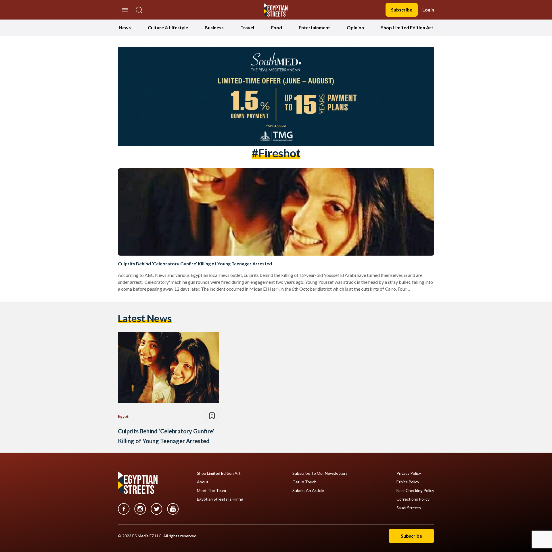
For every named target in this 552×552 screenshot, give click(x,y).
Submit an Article (308, 490)
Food (276, 27)
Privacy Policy (408, 473)
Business (214, 27)
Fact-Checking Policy (415, 490)
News (125, 27)
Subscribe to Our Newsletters (320, 473)
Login (428, 9)
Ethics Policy (407, 482)
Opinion (355, 27)
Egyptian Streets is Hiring (220, 499)
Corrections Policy (413, 499)
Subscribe (401, 9)
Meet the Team (211, 490)
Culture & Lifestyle (168, 27)
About (202, 482)
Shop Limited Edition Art (407, 27)
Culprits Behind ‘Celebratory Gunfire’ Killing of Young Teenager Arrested (195, 263)
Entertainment (314, 27)
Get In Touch (304, 482)
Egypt (123, 416)
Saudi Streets (408, 507)
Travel (247, 27)
